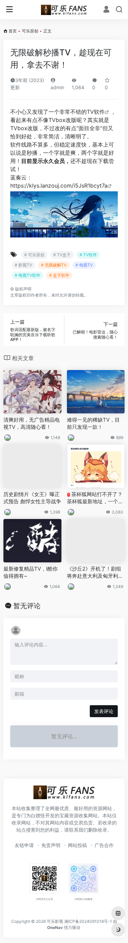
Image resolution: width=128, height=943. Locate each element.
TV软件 (96, 111)
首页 (13, 30)
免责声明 (50, 845)
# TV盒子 (62, 254)
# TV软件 (88, 254)
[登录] (106, 10)
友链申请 (24, 845)
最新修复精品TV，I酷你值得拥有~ (30, 572)
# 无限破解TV (54, 265)
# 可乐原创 (34, 254)
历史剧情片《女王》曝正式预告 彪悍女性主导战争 (32, 498)
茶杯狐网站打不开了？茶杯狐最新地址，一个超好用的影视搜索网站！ (95, 498)
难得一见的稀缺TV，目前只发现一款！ (93, 423)
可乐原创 (30, 30)
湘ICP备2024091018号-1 (88, 921)
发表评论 (103, 711)
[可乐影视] (64, 9)
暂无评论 (27, 606)
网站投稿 (77, 845)
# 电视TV (84, 265)
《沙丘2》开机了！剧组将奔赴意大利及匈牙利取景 (95, 572)
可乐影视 (55, 921)
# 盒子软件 (59, 275)
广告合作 (104, 845)
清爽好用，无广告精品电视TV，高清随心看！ (31, 423)
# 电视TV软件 (27, 275)
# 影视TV (23, 265)
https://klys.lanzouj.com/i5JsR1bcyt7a (59, 185)
